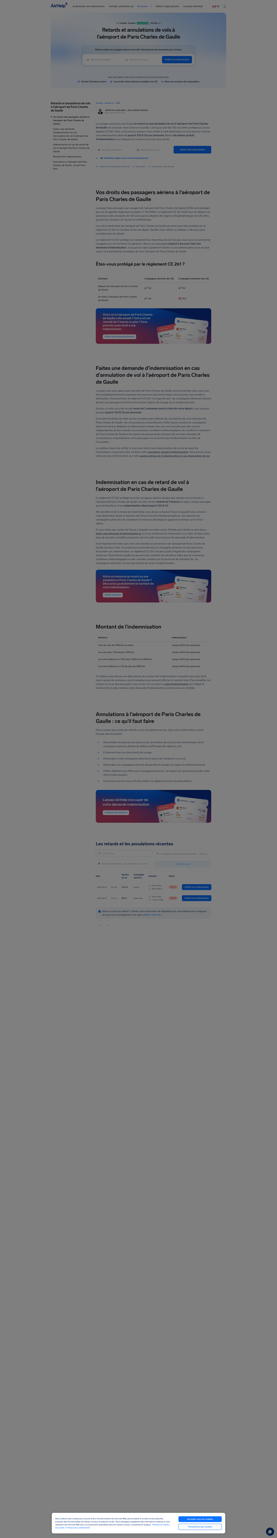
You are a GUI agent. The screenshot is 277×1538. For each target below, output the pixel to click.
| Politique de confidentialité (77, 1527)
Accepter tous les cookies (200, 1519)
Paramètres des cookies (200, 1527)
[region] (138, 1523)
